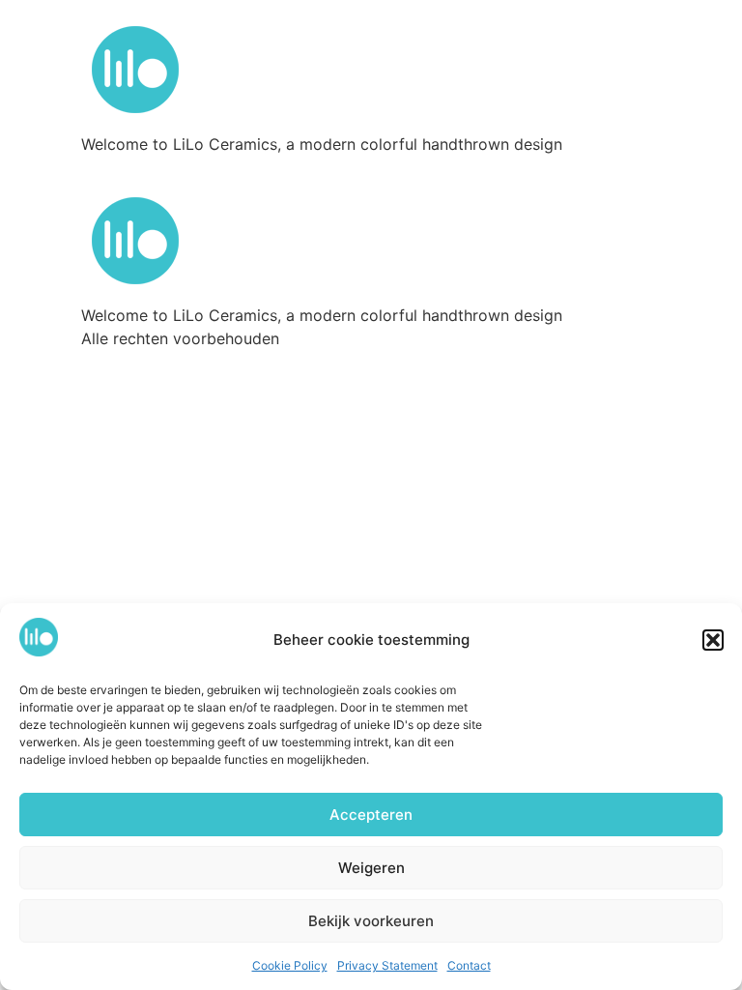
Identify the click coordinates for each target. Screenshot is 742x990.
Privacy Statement (387, 965)
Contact (469, 965)
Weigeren (371, 868)
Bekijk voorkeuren (371, 921)
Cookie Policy (290, 965)
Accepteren (371, 814)
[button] (713, 640)
